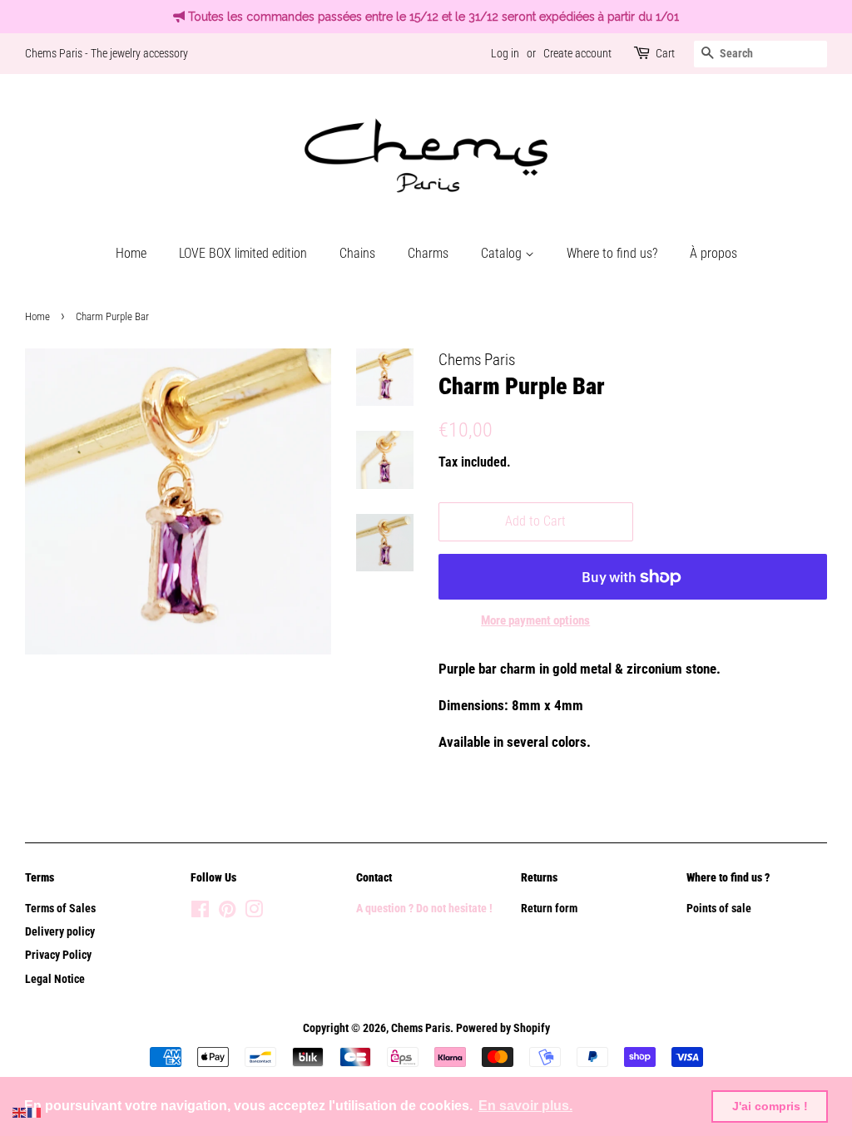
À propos (713, 253)
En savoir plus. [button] (525, 1106)
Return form (549, 908)
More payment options (535, 620)
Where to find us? (612, 253)
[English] (19, 1111)
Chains (357, 253)
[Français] (34, 1111)
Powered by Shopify (503, 1028)
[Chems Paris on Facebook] (200, 913)
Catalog (503, 253)
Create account (577, 53)
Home (131, 253)
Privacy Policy (58, 955)
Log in (505, 53)
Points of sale (718, 908)
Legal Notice (55, 979)
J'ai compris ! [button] (770, 1106)
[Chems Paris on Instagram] (254, 913)
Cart (665, 53)
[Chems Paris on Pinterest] (227, 913)
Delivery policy (60, 932)
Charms (428, 253)
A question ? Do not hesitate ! (424, 908)
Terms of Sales (60, 908)
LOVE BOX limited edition (243, 253)
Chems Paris (420, 1028)
